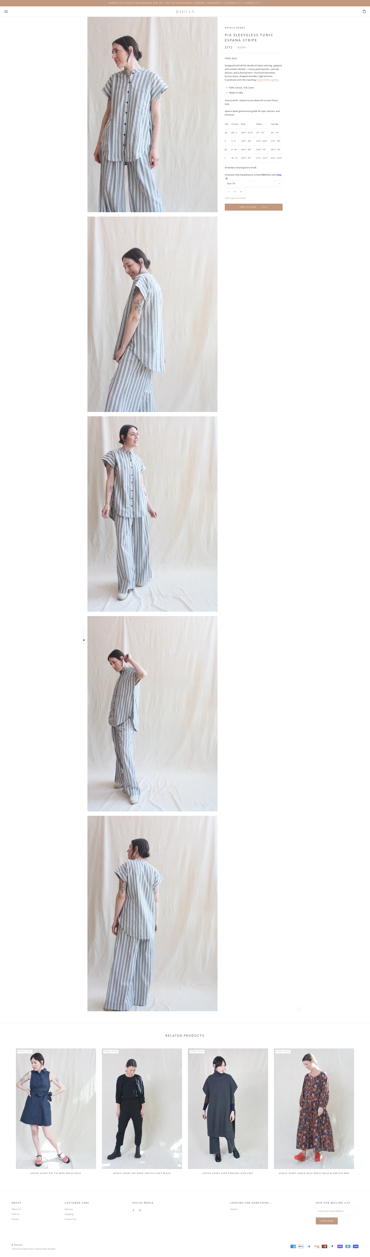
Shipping (69, 1214)
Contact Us (70, 1219)
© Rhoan (17, 1245)
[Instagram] (140, 1210)
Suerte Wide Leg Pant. (268, 79)
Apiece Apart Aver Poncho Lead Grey (228, 1173)
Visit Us (15, 1214)
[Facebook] (133, 1210)
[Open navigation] (6, 11)
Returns (69, 1209)
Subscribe (327, 1221)
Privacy (15, 1219)
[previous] (9, 1110)
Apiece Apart (235, 27)
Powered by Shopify (45, 1248)
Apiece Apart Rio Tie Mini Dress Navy (56, 1173)
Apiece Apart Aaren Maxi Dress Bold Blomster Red (314, 1173)
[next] (361, 1110)
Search (233, 1209)
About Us (16, 1209)
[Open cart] (364, 11)
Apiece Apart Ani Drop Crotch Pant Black (142, 1173)
